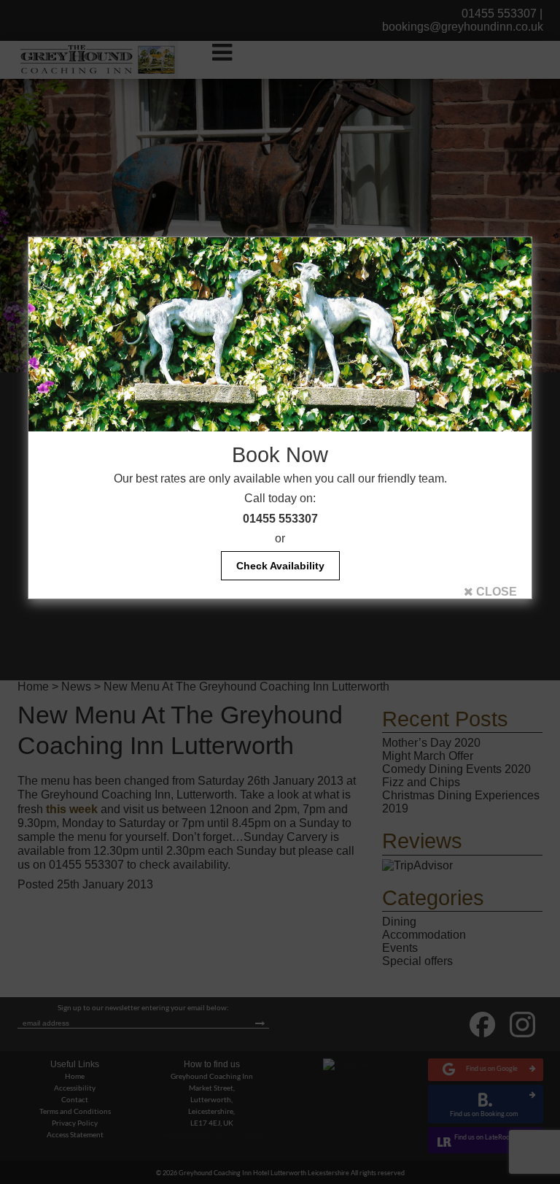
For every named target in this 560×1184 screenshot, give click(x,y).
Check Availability (280, 566)
